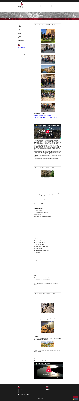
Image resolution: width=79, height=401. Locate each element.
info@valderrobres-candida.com (24, 392)
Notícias (48, 167)
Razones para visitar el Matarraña (39, 203)
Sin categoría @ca (21, 40)
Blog (43, 24)
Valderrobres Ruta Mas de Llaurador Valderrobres (42, 115)
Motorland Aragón (21, 32)
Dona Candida (37, 358)
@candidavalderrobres (21, 47)
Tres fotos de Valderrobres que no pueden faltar (42, 291)
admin (36, 24)
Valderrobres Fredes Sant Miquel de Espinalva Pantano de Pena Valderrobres (47, 117)
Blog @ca (19, 26)
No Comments (52, 24)
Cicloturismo (46, 24)
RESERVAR (75, 397)
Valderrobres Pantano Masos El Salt (40, 119)
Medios (50, 358)
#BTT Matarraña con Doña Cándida (40, 22)
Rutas (49, 24)
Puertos (19, 36)
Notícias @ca (20, 34)
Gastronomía (20, 29)
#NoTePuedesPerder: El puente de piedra (41, 165)
